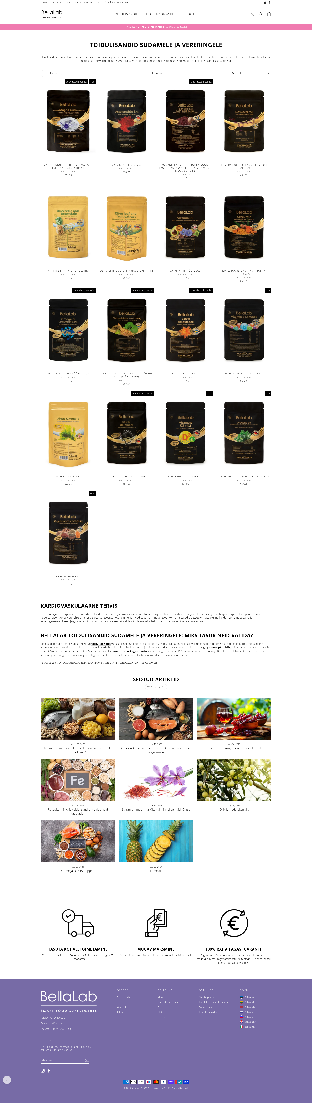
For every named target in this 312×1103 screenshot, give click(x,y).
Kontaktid (163, 1017)
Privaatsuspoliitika (208, 1011)
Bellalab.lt (249, 1002)
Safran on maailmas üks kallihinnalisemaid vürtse (156, 809)
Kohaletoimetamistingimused (214, 1002)
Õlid (147, 14)
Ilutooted (190, 14)
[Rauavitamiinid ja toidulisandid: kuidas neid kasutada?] (78, 780)
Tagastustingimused (209, 1007)
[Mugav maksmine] (156, 923)
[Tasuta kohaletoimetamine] (78, 923)
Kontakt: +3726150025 (87, 2)
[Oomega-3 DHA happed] (78, 841)
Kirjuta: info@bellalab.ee (115, 2)
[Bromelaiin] (156, 841)
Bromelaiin (156, 871)
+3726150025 (57, 1017)
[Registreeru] (87, 1060)
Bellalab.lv (249, 1007)
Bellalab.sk (250, 1011)
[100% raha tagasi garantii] (234, 923)
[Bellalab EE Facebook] (49, 1071)
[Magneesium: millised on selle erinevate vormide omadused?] (78, 719)
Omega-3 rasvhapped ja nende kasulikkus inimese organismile (156, 750)
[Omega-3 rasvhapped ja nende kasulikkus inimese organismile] (156, 719)
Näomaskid (166, 14)
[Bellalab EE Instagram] (43, 1071)
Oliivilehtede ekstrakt (234, 809)
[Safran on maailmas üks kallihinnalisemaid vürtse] (156, 780)
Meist (161, 997)
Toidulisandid (126, 14)
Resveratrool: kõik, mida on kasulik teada (234, 748)
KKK (160, 1011)
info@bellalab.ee (57, 1023)
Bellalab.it (249, 1026)
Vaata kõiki (156, 687)
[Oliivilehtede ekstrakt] (234, 780)
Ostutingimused (207, 997)
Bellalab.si (249, 1017)
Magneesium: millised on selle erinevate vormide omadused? (78, 750)
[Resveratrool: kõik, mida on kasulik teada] (234, 719)
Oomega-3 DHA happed (78, 871)
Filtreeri (53, 73)
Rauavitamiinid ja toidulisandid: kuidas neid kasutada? (78, 811)
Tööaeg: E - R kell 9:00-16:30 (56, 2)
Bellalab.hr (249, 1021)
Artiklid (161, 1007)
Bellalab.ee (250, 997)
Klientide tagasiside (168, 1002)
